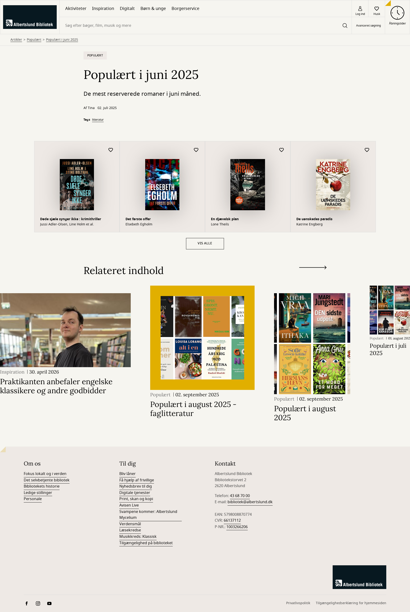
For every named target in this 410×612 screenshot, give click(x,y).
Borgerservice (185, 8)
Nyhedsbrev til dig (135, 486)
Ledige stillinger (38, 493)
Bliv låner (127, 474)
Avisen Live (129, 505)
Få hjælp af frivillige (136, 480)
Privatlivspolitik (298, 603)
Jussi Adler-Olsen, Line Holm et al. (67, 224)
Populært (34, 40)
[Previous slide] (312, 276)
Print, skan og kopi (136, 499)
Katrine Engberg (309, 224)
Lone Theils (220, 224)
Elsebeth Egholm (139, 224)
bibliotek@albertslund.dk (250, 502)
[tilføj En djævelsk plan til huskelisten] (281, 150)
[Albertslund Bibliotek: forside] (29, 17)
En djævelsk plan (225, 219)
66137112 (232, 520)
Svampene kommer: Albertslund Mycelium (148, 515)
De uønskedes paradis (314, 219)
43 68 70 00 (240, 496)
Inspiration (103, 8)
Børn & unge (153, 8)
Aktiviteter (75, 8)
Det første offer (138, 219)
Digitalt (127, 8)
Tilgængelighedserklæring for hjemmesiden (351, 603)
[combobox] (206, 25)
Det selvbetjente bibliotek (47, 480)
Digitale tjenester (134, 493)
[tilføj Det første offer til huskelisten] (196, 150)
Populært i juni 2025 (62, 40)
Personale (33, 499)
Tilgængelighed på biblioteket (146, 543)
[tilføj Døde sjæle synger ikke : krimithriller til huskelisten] (111, 150)
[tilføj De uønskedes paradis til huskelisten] (367, 150)
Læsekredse (130, 530)
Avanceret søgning (368, 25)
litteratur (98, 120)
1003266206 (237, 527)
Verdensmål (130, 524)
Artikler (16, 40)
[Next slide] (312, 268)
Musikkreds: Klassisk (138, 536)
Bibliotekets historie (42, 486)
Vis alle (205, 243)
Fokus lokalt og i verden (45, 474)
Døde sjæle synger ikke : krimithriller (70, 219)
